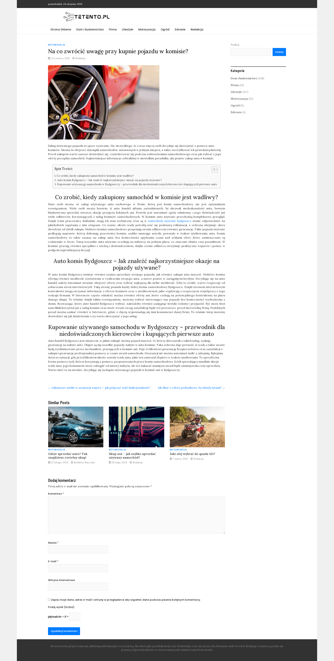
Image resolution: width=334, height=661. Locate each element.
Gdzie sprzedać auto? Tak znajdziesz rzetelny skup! (67, 455)
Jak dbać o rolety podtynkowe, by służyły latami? (191, 387)
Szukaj (235, 44)
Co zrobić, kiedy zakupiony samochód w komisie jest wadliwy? (95, 175)
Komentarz (56, 493)
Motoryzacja (147, 29)
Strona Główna (60, 29)
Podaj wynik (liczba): (61, 607)
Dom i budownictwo (90, 29)
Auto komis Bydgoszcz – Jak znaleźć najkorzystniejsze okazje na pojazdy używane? (109, 180)
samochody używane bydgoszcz (169, 221)
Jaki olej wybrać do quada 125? (192, 454)
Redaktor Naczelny (84, 462)
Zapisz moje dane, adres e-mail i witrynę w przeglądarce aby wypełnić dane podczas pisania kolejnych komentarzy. (126, 600)
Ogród (165, 29)
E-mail (53, 561)
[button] (213, 170)
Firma (113, 29)
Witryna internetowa (61, 580)
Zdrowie (180, 29)
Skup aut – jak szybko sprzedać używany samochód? (132, 455)
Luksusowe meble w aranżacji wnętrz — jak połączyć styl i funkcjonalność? (99, 387)
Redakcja (197, 29)
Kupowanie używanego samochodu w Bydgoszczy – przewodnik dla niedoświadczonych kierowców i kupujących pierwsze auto (137, 184)
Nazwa (53, 543)
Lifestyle (127, 29)
